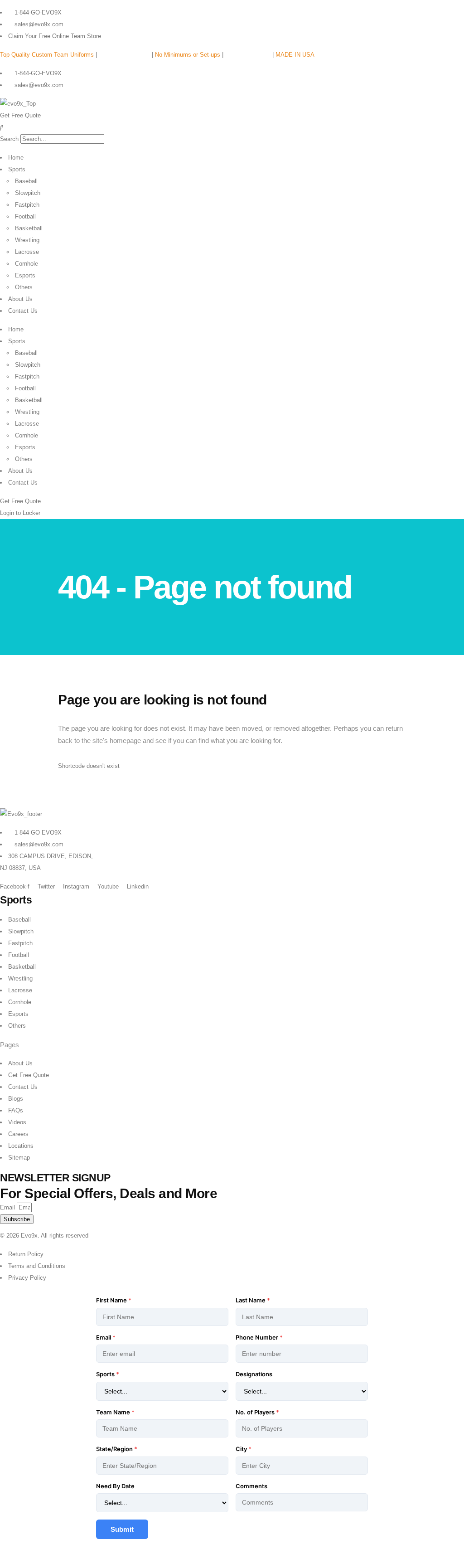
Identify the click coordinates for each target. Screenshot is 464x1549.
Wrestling (27, 240)
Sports (16, 169)
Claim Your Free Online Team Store (54, 36)
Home (16, 157)
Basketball (29, 228)
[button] (232, 127)
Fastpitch (27, 204)
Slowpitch (27, 192)
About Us (20, 299)
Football (25, 216)
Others (24, 287)
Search (9, 139)
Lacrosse (27, 251)
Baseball (26, 181)
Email (8, 1207)
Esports (25, 275)
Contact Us (23, 310)
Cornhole (26, 263)
